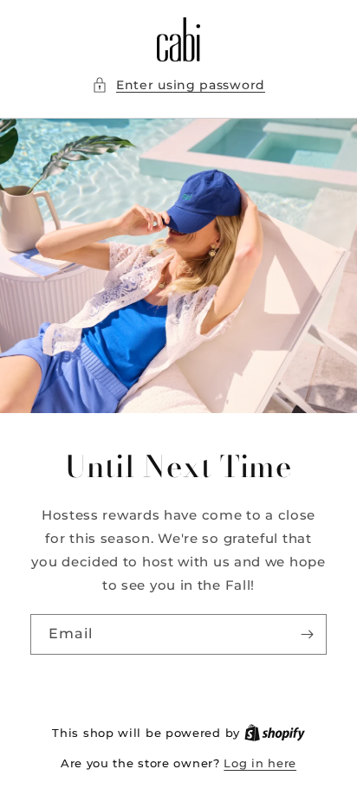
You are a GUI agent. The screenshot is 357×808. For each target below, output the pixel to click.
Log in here (260, 763)
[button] (178, 85)
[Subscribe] (307, 633)
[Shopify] (274, 733)
